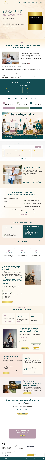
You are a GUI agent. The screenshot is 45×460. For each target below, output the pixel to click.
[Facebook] (2, 455)
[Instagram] (4, 455)
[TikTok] (6, 455)
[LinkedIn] (7, 455)
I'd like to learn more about (30, 446)
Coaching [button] (24, 2)
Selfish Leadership (30, 448)
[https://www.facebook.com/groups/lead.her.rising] (9, 251)
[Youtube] (9, 455)
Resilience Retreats (30, 447)
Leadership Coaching (30, 449)
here (29, 63)
